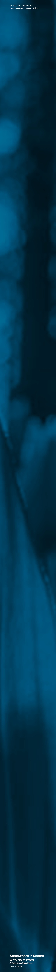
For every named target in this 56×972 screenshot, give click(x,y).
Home (12, 8)
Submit (36, 8)
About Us (19, 8)
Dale (12, 966)
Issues (28, 8)
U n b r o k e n (15, 5)
